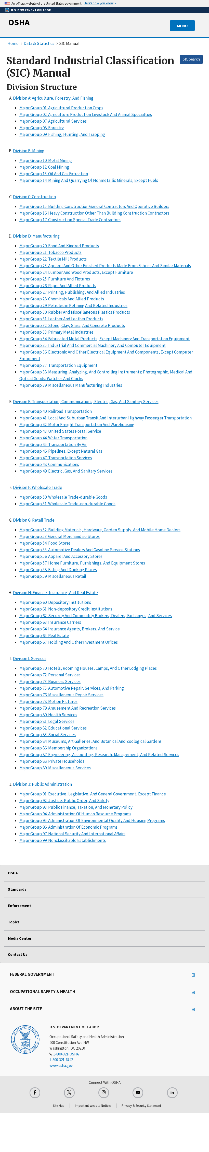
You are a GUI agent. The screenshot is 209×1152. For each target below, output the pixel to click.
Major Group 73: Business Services (50, 681)
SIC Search (191, 59)
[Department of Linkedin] (172, 1092)
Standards (17, 889)
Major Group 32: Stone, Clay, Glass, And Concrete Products (72, 325)
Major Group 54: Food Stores (45, 543)
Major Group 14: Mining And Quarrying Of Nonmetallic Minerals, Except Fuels (88, 180)
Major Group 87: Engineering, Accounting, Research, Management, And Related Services (99, 754)
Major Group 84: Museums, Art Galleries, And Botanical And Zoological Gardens (90, 741)
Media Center (20, 938)
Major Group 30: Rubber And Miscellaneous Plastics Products (74, 312)
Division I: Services (29, 658)
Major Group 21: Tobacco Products (50, 252)
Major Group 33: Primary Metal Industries (56, 332)
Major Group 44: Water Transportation (53, 438)
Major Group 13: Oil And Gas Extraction (53, 174)
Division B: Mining (28, 151)
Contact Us (17, 954)
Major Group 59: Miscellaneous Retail (52, 576)
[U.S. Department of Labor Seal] (25, 1039)
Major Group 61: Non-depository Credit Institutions (65, 609)
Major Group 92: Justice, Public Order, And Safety (64, 800)
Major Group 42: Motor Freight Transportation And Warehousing (76, 424)
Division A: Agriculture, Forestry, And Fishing (53, 98)
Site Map (58, 1105)
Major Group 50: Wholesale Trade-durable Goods (63, 497)
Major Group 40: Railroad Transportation (55, 411)
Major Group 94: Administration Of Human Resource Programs (75, 814)
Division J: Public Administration (42, 784)
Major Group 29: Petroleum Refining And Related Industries (73, 305)
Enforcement (19, 905)
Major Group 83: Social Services (47, 734)
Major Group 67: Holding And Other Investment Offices (68, 642)
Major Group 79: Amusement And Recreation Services (67, 708)
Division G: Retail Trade (34, 520)
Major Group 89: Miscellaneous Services (55, 768)
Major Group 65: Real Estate (44, 635)
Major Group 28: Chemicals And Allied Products (61, 299)
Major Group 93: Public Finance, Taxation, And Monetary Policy (76, 807)
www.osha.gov (61, 1065)
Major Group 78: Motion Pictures (48, 701)
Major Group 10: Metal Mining (45, 160)
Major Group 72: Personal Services (50, 675)
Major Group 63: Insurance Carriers (50, 622)
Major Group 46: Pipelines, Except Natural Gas (60, 451)
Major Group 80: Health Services (48, 715)
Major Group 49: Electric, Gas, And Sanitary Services (65, 471)
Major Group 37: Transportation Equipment (58, 365)
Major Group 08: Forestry (41, 128)
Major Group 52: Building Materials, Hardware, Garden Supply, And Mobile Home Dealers (99, 530)
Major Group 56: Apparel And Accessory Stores (60, 556)
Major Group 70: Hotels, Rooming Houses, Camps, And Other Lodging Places (88, 668)
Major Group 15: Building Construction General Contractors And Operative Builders (94, 206)
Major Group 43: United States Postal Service (60, 431)
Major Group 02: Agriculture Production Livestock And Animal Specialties (85, 114)
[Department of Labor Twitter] (69, 1092)
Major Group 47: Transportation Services (55, 458)
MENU (182, 25)
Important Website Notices (93, 1105)
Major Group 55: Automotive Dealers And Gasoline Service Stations (79, 550)
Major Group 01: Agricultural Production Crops (61, 108)
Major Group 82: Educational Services (53, 728)
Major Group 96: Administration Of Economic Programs (68, 827)
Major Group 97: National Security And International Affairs (72, 834)
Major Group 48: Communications (49, 464)
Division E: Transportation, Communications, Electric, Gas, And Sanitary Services (86, 401)
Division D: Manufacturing (36, 236)
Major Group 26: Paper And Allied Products (57, 285)
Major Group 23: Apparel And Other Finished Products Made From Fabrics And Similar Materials (105, 265)
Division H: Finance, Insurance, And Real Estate (55, 592)
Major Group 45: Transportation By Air (53, 444)
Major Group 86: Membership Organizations (58, 748)
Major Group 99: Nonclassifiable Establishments (62, 840)
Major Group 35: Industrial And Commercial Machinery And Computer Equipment (92, 345)
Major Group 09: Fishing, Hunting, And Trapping (62, 134)
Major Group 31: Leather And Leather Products (61, 319)
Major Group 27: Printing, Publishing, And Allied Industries (72, 292)
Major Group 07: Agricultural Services (53, 121)
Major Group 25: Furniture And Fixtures (54, 279)
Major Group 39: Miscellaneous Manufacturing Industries (70, 385)
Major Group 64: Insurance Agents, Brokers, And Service (69, 629)
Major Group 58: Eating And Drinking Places (58, 569)
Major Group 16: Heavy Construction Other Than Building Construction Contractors (94, 213)
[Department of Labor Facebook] (35, 1092)
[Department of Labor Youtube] (138, 1092)
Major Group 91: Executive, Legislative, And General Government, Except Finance (92, 794)
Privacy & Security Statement (141, 1105)
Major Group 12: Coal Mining (44, 167)
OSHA (19, 22)
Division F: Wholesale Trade (37, 487)
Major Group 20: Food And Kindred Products (59, 246)
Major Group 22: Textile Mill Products (53, 259)
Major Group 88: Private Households (51, 761)
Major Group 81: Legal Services (46, 721)
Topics (13, 922)
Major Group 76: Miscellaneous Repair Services (61, 695)
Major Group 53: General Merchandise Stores (59, 536)
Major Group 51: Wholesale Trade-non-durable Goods (67, 504)
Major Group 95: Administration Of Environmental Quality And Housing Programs (92, 820)
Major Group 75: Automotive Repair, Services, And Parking (71, 688)
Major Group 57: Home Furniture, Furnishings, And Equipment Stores (82, 563)
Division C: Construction (34, 196)
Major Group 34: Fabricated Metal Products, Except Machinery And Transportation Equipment (104, 339)
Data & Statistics (39, 43)
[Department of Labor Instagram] (103, 1092)
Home (13, 43)
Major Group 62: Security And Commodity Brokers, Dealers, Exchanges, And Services (95, 615)
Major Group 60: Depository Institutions (55, 602)
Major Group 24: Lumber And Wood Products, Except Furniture (76, 272)
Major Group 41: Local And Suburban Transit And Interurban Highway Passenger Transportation (105, 418)
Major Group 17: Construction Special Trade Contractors (70, 219)
